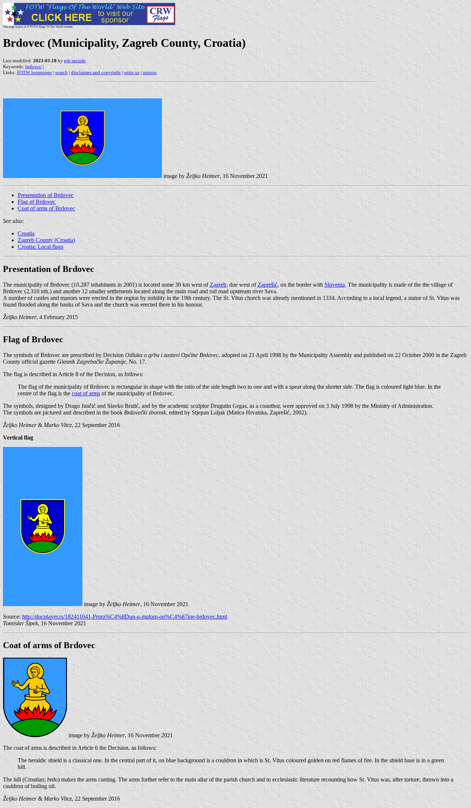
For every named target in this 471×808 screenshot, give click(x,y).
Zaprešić (267, 284)
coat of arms (86, 393)
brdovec (33, 66)
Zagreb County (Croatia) (46, 240)
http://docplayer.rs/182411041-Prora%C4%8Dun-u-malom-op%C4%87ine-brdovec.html (124, 616)
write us (131, 72)
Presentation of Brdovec (46, 195)
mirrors (150, 72)
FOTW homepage (34, 72)
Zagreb (218, 284)
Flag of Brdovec (37, 202)
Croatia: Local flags (40, 247)
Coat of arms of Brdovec (46, 208)
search (61, 72)
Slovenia (335, 284)
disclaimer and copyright (96, 72)
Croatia (26, 233)
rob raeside (75, 60)
